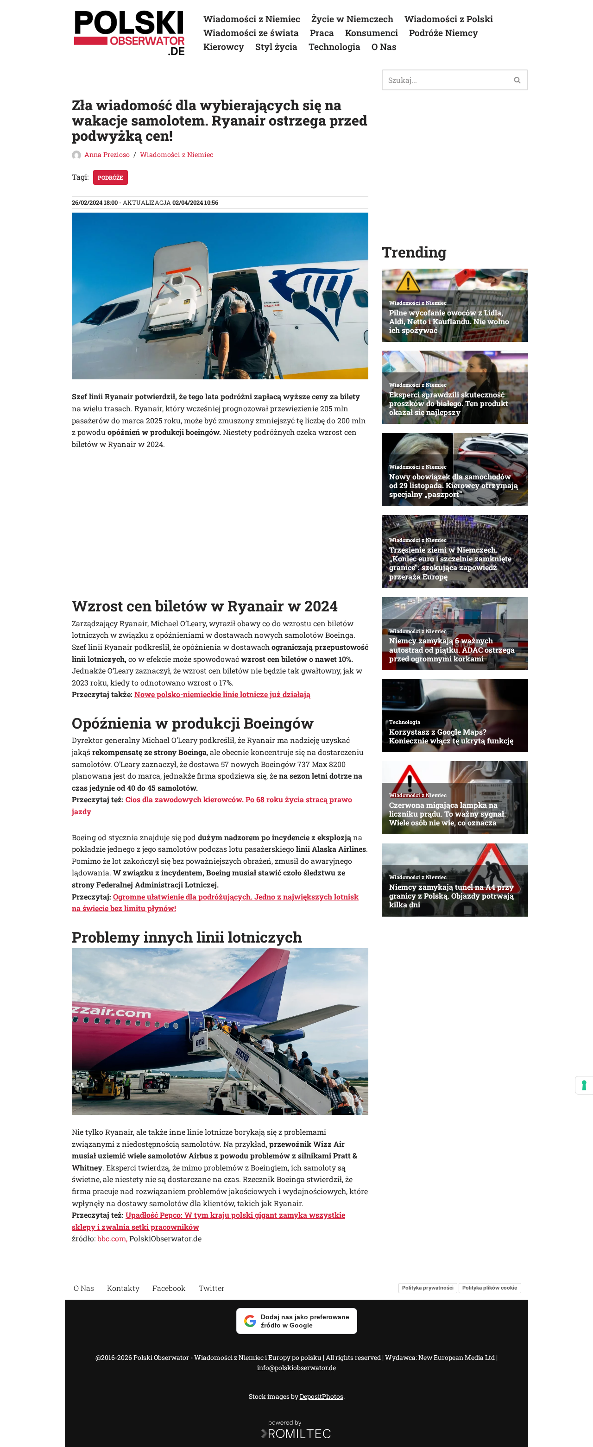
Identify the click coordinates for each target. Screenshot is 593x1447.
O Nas (384, 46)
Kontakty (123, 1288)
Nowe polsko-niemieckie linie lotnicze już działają (222, 694)
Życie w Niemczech (352, 19)
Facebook (169, 1288)
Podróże (110, 177)
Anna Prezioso (107, 154)
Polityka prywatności (428, 1287)
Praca (322, 32)
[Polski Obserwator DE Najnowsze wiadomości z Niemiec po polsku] (130, 32)
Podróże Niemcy (443, 32)
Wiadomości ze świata (251, 32)
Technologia (334, 46)
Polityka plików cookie (489, 1287)
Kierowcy (223, 46)
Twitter (212, 1288)
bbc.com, (112, 1238)
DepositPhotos (321, 1396)
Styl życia (276, 46)
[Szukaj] (517, 79)
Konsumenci (371, 32)
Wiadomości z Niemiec (251, 19)
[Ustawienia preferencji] (584, 1085)
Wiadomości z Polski (448, 19)
